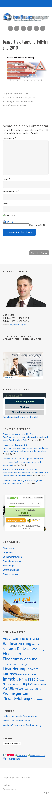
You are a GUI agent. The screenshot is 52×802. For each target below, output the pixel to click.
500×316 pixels (21, 93)
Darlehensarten (10, 789)
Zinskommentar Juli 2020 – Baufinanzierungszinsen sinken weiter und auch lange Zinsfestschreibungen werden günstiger (25, 448)
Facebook (36, 28)
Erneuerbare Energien (16, 664)
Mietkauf (41, 680)
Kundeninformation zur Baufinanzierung (22, 725)
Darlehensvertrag (31, 648)
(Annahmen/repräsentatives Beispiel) (20, 417)
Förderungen (9, 565)
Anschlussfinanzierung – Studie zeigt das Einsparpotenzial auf (22, 482)
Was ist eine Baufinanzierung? (17, 720)
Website (7, 203)
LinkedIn (23, 28)
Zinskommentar (10, 574)
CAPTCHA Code (37, 224)
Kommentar (9, 138)
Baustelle (10, 648)
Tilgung (27, 684)
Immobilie (12, 679)
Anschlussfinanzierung (21, 638)
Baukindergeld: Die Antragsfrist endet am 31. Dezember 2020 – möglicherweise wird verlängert (24, 461)
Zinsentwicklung (16, 698)
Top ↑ (46, 792)
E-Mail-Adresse (11, 191)
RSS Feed (10, 28)
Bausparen (36, 644)
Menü (26, 3)
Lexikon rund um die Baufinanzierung (20, 716)
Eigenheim (12, 653)
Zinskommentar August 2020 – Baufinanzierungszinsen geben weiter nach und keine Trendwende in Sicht (25, 437)
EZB (33, 664)
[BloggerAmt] (11, 758)
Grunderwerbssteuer (27, 674)
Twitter (42, 28)
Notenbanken (11, 684)
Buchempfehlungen (12, 556)
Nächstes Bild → (39, 253)
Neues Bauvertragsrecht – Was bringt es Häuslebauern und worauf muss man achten (20, 101)
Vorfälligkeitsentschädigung (22, 688)
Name (6, 178)
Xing (16, 28)
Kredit (33, 679)
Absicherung (8, 547)
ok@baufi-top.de (17, 324)
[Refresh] (8, 221)
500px (29, 28)
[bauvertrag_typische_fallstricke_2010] (26, 83)
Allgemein (8, 552)
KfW (24, 679)
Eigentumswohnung (20, 659)
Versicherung (40, 684)
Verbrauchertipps (11, 569)
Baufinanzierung (17, 643)
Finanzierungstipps (12, 561)
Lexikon (6, 785)
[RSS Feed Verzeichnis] (21, 755)
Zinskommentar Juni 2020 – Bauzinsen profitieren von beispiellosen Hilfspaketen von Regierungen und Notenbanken (25, 472)
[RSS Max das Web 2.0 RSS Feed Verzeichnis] (36, 755)
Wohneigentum (16, 693)
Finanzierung (14, 668)
